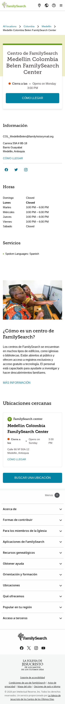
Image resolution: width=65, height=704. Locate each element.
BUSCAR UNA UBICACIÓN (32, 477)
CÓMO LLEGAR (32, 98)
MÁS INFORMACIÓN (17, 382)
